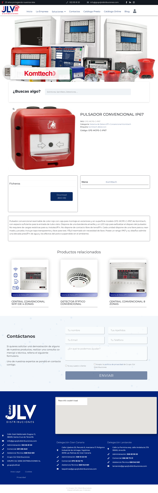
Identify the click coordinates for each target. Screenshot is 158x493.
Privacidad (21, 477)
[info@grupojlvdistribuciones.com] (88, 2)
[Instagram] (134, 2)
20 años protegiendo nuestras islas (20, 2)
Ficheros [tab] (14, 183)
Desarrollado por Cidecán (79, 490)
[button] (13, 109)
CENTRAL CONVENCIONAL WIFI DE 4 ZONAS (28, 302)
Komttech (111, 182)
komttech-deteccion (97, 127)
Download (62, 196)
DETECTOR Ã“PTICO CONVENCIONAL (72, 302)
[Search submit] (136, 92)
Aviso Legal (15, 472)
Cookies (28, 472)
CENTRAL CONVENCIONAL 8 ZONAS (127, 302)
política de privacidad (114, 364)
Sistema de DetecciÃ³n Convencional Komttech (110, 124)
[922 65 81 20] (67, 2)
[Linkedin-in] (130, 2)
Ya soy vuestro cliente (76, 366)
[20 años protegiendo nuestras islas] (3, 2)
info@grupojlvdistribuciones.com (104, 2)
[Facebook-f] (127, 2)
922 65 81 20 (74, 2)
